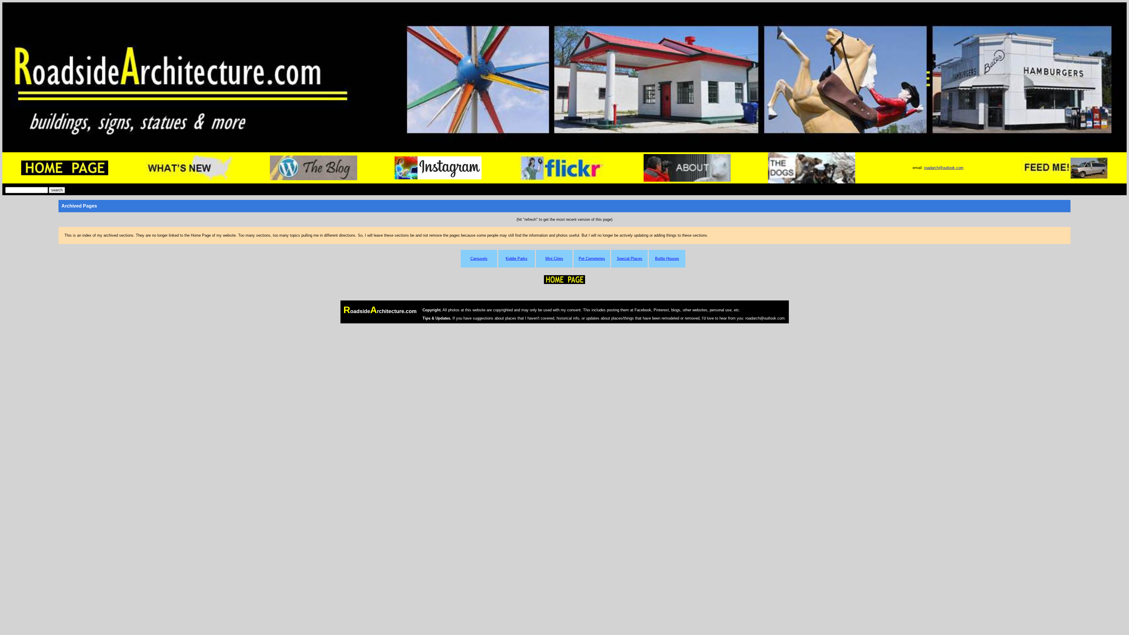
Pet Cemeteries (592, 258)
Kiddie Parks (516, 258)
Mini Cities (554, 258)
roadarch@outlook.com (943, 168)
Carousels (478, 258)
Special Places (629, 258)
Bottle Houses (667, 258)
